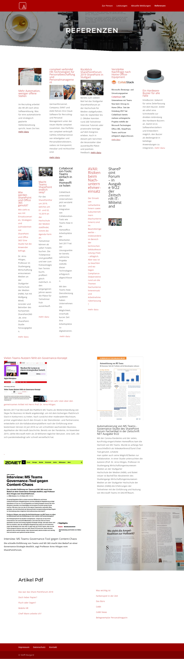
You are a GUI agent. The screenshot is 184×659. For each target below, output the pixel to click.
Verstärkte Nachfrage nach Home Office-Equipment (121, 73)
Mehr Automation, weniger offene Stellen (29, 93)
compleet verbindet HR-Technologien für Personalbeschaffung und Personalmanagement (62, 76)
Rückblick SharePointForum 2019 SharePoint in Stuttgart (91, 73)
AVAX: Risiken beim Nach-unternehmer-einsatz (94, 180)
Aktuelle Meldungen (141, 6)
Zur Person (107, 6)
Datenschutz (39, 647)
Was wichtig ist (103, 590)
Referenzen (160, 6)
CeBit (99, 606)
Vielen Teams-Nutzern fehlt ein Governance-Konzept (35, 358)
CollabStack (117, 97)
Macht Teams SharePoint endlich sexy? (45, 187)
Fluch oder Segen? (27, 602)
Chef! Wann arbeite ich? (29, 613)
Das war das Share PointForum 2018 (35, 591)
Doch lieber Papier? (27, 597)
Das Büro (100, 601)
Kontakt (53, 647)
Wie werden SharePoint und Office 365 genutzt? (24, 199)
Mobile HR (23, 608)
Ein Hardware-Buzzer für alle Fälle (151, 93)
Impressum (23, 647)
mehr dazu (160, 148)
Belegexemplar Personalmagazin (112, 617)
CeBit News (101, 612)
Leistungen (121, 6)
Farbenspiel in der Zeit (107, 596)
